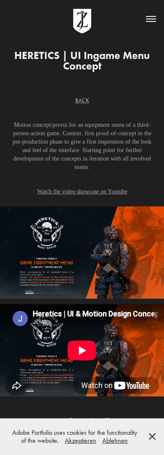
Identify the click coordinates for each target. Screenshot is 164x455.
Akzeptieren (80, 440)
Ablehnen (115, 440)
